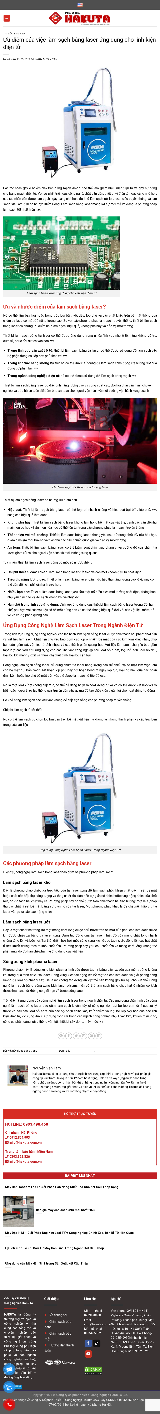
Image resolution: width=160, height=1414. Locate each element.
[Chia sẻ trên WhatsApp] (61, 1036)
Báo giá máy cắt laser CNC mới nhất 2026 (65, 1210)
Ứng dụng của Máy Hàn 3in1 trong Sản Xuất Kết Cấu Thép (46, 1263)
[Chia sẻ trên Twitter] (76, 1036)
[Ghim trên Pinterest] (91, 1036)
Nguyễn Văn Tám (46, 59)
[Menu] (7, 18)
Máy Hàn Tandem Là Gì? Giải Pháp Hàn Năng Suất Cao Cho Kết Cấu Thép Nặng (62, 1187)
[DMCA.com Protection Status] (93, 1370)
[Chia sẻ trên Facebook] (68, 1036)
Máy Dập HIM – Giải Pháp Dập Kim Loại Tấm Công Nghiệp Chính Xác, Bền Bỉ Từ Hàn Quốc (69, 1233)
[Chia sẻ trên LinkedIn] (98, 1036)
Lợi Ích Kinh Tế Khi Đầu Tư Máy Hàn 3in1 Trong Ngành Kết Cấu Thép (54, 1248)
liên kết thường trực (82, 1050)
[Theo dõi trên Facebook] (88, 1343)
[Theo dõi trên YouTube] (88, 1354)
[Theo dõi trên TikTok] (96, 1343)
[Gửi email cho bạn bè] (83, 1036)
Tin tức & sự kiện (14, 33)
